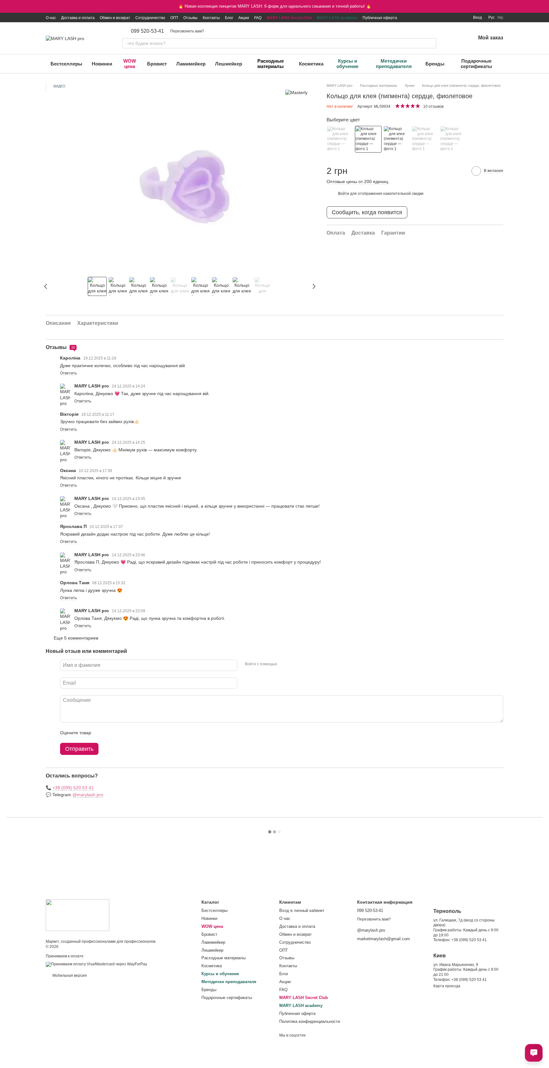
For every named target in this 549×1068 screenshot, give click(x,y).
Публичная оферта (380, 18)
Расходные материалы (270, 63)
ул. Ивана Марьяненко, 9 (455, 964)
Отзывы (190, 18)
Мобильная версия (69, 975)
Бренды (434, 63)
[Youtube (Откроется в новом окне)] (447, 17)
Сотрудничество (150, 18)
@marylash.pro (87, 794)
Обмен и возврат (115, 18)
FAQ (257, 18)
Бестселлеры (66, 63)
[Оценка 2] (112, 732)
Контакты (211, 18)
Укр (500, 17)
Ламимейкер (191, 63)
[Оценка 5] (142, 732)
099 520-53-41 (147, 31)
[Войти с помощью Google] (294, 664)
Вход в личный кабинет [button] (301, 910)
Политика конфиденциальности (309, 1021)
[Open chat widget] (534, 1053)
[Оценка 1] (102, 732)
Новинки (102, 63)
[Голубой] (340, 139)
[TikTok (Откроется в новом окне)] (432, 17)
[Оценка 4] (132, 732)
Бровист (157, 63)
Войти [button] (343, 193)
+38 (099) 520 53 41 (73, 787)
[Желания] (454, 38)
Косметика (311, 63)
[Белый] (396, 139)
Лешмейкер (228, 63)
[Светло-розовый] (453, 139)
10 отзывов (433, 106)
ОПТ (174, 18)
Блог (229, 18)
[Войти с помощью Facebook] (284, 664)
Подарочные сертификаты (476, 63)
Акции (243, 18)
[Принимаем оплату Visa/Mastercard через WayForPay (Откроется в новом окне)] (96, 964)
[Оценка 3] (122, 732)
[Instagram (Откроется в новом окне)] (424, 17)
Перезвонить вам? (187, 31)
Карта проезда (446, 986)
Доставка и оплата (78, 18)
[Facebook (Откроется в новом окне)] (440, 17)
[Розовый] (424, 139)
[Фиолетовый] (368, 139)
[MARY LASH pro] (77, 915)
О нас (51, 18)
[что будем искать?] (431, 43)
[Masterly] (296, 92)
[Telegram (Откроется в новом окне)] (455, 17)
